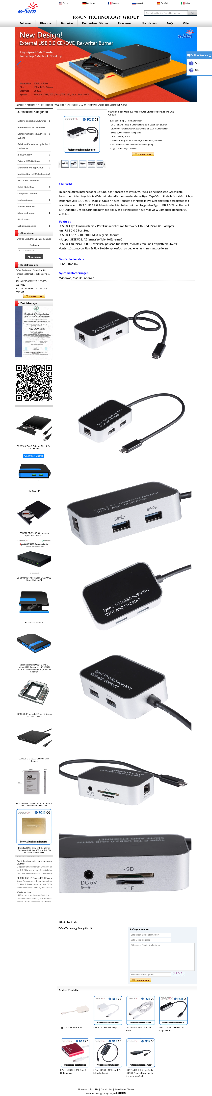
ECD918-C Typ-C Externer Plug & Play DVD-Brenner (34, 447)
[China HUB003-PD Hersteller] (34, 487)
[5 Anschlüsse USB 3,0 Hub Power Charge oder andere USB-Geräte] (82, 134)
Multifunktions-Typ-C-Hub (31, 167)
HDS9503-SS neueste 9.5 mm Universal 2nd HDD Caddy (34, 715)
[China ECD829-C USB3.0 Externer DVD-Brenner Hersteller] (34, 755)
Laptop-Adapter (25, 200)
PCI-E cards (24, 219)
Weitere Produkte (45, 105)
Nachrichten (149, 23)
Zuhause (25, 23)
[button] (98, 99)
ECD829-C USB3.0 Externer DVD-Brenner (34, 760)
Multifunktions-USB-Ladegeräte (33, 174)
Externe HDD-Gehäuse (29, 161)
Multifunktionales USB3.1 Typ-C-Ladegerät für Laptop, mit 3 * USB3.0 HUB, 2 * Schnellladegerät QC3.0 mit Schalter (34, 668)
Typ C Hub (72, 922)
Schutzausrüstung (27, 226)
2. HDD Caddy (25, 155)
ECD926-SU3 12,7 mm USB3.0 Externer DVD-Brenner (41, 878)
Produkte (67, 23)
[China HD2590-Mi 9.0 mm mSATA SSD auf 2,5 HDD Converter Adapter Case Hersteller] (34, 800)
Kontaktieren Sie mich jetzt (34, 296)
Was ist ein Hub (24, 892)
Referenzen (125, 23)
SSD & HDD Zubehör (28, 180)
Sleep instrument (26, 213)
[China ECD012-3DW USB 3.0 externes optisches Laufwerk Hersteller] (34, 529)
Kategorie (31, 105)
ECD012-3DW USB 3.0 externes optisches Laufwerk (34, 534)
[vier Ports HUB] (106, 101)
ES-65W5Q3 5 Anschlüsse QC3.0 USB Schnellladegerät (34, 579)
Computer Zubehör (27, 193)
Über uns (46, 23)
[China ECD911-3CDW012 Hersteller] (34, 619)
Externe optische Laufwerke (32, 121)
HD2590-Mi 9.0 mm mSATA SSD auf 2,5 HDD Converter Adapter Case (34, 804)
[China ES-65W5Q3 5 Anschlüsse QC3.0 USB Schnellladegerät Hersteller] (34, 574)
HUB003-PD (34, 491)
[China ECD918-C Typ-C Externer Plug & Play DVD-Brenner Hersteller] (34, 442)
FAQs (170, 23)
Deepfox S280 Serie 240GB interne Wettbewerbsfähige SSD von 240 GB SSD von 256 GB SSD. (34, 850)
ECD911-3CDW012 (34, 622)
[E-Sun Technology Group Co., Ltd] (27, 7)
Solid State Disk (26, 187)
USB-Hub (59, 105)
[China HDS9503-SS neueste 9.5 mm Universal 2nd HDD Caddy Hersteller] (34, 710)
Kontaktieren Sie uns (95, 23)
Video (186, 23)
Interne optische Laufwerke (31, 127)
